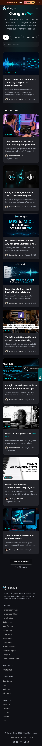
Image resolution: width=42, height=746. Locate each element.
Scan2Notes (7, 642)
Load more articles (21, 562)
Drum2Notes (8, 626)
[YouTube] (13, 741)
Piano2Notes (8, 618)
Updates (6, 689)
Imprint (23, 737)
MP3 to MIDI (7, 670)
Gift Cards (7, 693)
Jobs (4, 721)
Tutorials (16, 37)
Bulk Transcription (9, 651)
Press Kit (6, 717)
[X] (28, 741)
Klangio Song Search (11, 659)
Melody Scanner (9, 646)
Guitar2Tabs (7, 622)
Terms (31, 737)
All (6, 37)
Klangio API (7, 655)
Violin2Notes (7, 634)
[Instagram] (21, 741)
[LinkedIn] (17, 741)
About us (6, 704)
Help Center (7, 681)
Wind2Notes (7, 638)
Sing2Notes (7, 630)
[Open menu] (37, 8)
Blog (4, 685)
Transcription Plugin (10, 614)
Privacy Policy (14, 737)
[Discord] (24, 741)
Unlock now (29, 2)
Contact (6, 712)
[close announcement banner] (39, 2)
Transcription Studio (11, 610)
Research (6, 708)
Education (30, 37)
